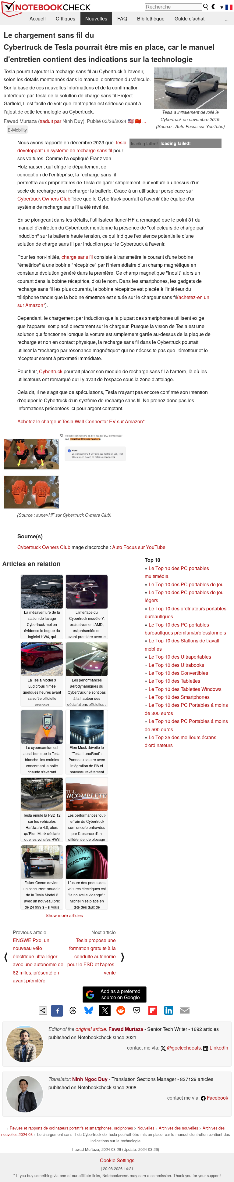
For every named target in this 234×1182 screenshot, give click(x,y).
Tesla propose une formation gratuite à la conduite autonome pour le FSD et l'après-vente (91, 956)
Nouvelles (96, 18)
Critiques (65, 18)
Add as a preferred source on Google (120, 994)
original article (91, 1028)
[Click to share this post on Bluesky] (88, 1011)
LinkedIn (218, 1047)
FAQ (122, 18)
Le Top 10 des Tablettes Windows (185, 688)
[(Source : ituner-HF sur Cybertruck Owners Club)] (64, 470)
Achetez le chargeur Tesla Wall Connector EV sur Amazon (80, 421)
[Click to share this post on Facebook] (57, 1011)
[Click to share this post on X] (105, 1010)
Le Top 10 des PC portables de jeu (186, 584)
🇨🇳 (138, 121)
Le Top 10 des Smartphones (179, 696)
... (227, 18)
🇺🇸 (131, 121)
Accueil (38, 18)
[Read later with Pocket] (137, 1010)
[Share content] (43, 1011)
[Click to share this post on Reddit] (120, 1010)
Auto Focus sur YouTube (138, 547)
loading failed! (144, 143)
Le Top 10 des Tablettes (174, 680)
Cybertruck (50, 371)
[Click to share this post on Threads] (73, 1011)
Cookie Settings (117, 1160)
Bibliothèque (151, 18)
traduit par (50, 121)
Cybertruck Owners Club (43, 198)
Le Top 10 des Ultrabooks (176, 664)
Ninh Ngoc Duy (90, 1079)
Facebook (217, 1097)
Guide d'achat (189, 18)
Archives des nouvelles (178, 1128)
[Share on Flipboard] (152, 1010)
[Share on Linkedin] (168, 1010)
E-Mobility (17, 129)
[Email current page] (184, 1011)
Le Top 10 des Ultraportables (180, 656)
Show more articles (64, 915)
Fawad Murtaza (125, 1028)
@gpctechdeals (183, 1047)
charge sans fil (77, 256)
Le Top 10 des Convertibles (178, 672)
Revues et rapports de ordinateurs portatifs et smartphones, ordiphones (71, 1128)
